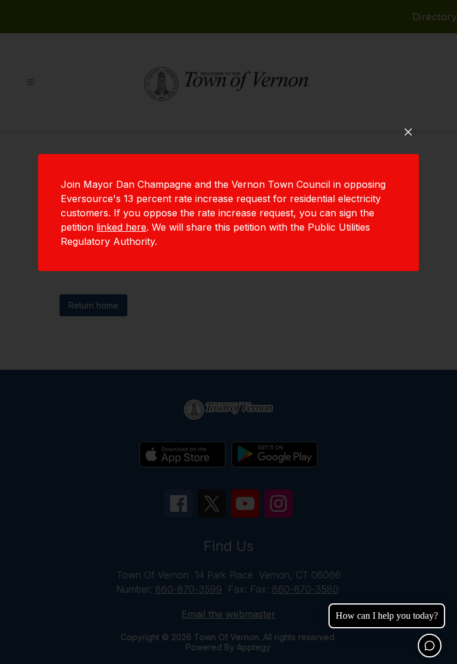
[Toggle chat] (429, 645)
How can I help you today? (387, 615)
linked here (121, 227)
